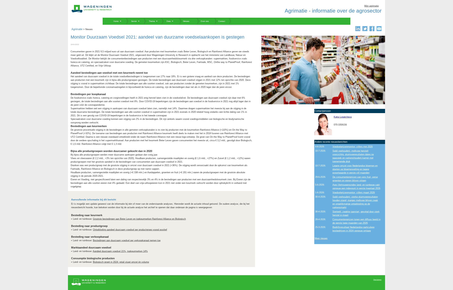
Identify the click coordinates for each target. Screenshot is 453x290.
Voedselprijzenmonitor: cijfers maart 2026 (353, 192)
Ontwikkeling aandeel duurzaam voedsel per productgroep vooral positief (130, 229)
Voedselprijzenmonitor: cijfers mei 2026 (352, 146)
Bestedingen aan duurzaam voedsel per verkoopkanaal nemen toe (126, 240)
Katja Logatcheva (343, 117)
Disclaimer (377, 280)
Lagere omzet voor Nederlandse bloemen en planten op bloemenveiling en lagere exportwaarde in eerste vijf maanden (355, 169)
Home (115, 21)
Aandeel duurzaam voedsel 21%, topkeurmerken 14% (120, 251)
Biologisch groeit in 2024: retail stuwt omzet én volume (121, 262)
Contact (219, 21)
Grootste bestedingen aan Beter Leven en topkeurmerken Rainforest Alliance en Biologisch (139, 219)
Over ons (202, 21)
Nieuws (184, 21)
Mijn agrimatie (371, 6)
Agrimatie (76, 29)
